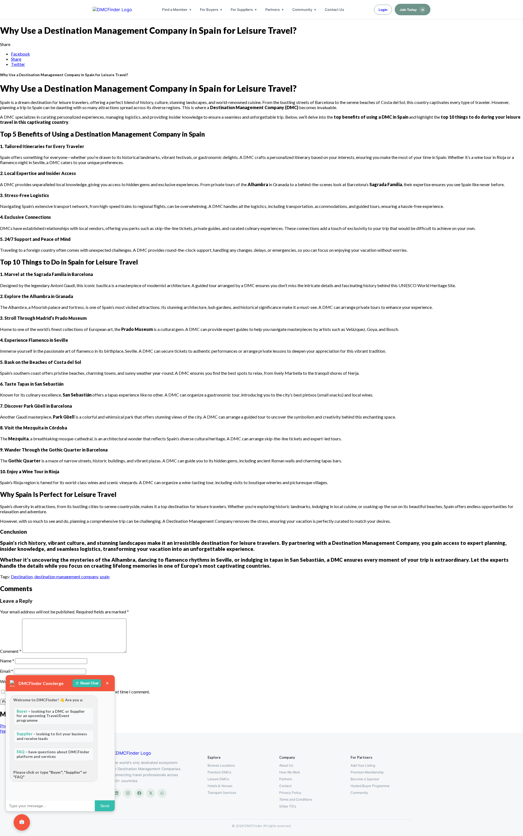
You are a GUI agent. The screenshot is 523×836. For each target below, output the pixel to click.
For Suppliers (242, 9)
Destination (22, 576)
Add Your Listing (363, 765)
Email (6, 671)
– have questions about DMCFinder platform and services (53, 754)
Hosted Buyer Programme (370, 786)
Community (302, 9)
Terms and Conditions (295, 799)
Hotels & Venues (220, 786)
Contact (285, 786)
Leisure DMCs (218, 779)
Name (7, 660)
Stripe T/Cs (287, 806)
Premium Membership (367, 772)
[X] (150, 793)
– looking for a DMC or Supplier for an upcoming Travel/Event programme (51, 716)
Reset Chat (89, 683)
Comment (10, 651)
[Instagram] (127, 793)
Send (104, 806)
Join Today (412, 9)
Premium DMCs (219, 772)
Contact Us (334, 9)
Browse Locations (221, 765)
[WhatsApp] (162, 793)
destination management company (66, 576)
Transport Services (222, 793)
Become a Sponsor (365, 779)
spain (105, 576)
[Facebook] (139, 793)
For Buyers (209, 9)
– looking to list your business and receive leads (52, 736)
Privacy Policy (290, 793)
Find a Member (174, 9)
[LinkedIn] (116, 793)
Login (383, 10)
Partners (272, 9)
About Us (286, 765)
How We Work (289, 772)
